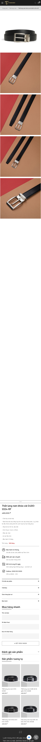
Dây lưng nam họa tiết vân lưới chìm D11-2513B (29, 721)
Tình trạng (5, 543)
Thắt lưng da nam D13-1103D (9, 690)
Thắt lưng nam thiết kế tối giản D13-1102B (29, 690)
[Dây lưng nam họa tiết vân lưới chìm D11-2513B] (30, 706)
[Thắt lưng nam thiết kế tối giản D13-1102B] (30, 675)
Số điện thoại (6, 622)
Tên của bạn (5, 613)
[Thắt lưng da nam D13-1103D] (11, 675)
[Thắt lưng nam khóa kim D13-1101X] (11, 706)
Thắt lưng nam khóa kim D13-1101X (9, 721)
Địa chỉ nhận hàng (7, 631)
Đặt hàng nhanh (21, 643)
